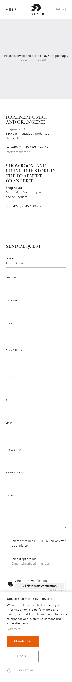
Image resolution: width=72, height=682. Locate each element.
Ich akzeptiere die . (32, 561)
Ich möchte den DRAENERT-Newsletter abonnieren (39, 543)
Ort (8, 400)
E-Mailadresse (13, 450)
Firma (9, 323)
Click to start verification (40, 586)
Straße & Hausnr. (15, 350)
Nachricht (11, 495)
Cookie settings (24, 670)
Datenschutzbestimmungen (31, 563)
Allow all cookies (22, 641)
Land (9, 423)
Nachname (12, 300)
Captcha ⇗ (56, 590)
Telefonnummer (15, 472)
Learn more (13, 628)
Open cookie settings (36, 60)
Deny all (23, 656)
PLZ (8, 377)
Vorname (11, 277)
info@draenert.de (18, 152)
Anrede (10, 258)
